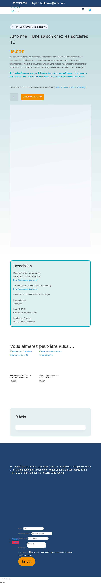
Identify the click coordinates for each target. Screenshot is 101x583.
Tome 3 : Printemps (78, 87)
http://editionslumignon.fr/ (25, 280)
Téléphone (22, 538)
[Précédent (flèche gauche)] (1, 582)
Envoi (26, 561)
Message (22, 547)
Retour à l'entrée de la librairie (31, 26)
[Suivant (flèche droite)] (4, 582)
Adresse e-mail (24, 533)
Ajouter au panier (32, 97)
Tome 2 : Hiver (61, 87)
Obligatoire (23, 552)
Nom (20, 528)
